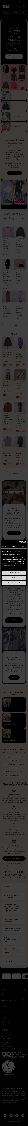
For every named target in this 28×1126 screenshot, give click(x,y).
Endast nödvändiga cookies (14, 582)
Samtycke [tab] (5, 546)
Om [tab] (23, 546)
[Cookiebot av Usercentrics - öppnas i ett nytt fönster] (19, 542)
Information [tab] (14, 546)
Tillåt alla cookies (14, 572)
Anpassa (13, 577)
